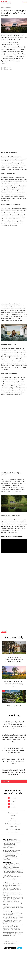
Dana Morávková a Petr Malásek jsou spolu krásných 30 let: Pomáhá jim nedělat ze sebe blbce (13, 907)
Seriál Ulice (5, 854)
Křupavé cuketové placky (8, 866)
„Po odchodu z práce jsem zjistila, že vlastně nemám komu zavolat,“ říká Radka (13, 925)
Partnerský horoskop (16, 840)
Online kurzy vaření (13, 813)
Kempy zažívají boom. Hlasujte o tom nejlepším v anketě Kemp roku (14, 684)
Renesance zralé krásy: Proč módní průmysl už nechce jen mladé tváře (13, 913)
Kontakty (13, 815)
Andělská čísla (12, 842)
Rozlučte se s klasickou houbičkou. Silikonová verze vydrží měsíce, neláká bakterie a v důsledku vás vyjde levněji (13, 934)
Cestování (19, 842)
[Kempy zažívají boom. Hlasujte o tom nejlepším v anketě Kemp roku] (14, 678)
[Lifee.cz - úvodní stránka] (6, 2)
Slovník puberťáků (7, 840)
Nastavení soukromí (13, 832)
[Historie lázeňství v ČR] (14, 702)
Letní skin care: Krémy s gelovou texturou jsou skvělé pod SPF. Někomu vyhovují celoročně (12, 922)
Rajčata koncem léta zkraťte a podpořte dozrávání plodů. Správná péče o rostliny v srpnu (12, 929)
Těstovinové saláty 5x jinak (9, 870)
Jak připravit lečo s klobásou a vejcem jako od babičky (13, 873)
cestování (4, 631)
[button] (23, 2)
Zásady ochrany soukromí (13, 829)
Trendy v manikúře (15, 850)
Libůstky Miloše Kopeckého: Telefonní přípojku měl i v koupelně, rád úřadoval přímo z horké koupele (12, 890)
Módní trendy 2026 (7, 846)
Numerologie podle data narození (10, 843)
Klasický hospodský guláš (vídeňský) (11, 867)
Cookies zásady (13, 826)
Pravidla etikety (13, 839)
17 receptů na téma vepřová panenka (12, 871)
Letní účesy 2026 (6, 858)
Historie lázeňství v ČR (14, 706)
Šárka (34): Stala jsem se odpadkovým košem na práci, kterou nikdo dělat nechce (13, 761)
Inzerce (13, 818)
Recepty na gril (12, 847)
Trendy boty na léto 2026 (8, 855)
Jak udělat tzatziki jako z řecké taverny (11, 863)
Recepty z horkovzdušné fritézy (11, 879)
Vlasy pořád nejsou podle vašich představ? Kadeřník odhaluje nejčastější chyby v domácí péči (14, 750)
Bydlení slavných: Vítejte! (8, 844)
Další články (6, 781)
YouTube (13, 807)
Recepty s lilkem (19, 870)
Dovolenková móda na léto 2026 (10, 856)
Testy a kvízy (5, 842)
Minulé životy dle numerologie (10, 851)
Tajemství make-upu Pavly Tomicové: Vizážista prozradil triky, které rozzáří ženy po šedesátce (13, 772)
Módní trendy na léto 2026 (15, 854)
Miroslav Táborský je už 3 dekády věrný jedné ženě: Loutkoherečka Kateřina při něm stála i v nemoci (13, 894)
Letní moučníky (14, 858)
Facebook (13, 798)
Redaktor (7, 68)
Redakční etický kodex (13, 821)
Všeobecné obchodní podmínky (13, 824)
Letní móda (14, 846)
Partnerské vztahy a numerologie (10, 852)
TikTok (12, 804)
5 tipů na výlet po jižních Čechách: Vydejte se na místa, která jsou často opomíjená (14, 659)
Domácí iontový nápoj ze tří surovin (11, 864)
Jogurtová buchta (7, 875)
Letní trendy (5, 847)
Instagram (13, 801)
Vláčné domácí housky (8, 868)
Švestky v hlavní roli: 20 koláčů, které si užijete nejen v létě (11, 877)
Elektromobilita (6, 859)
